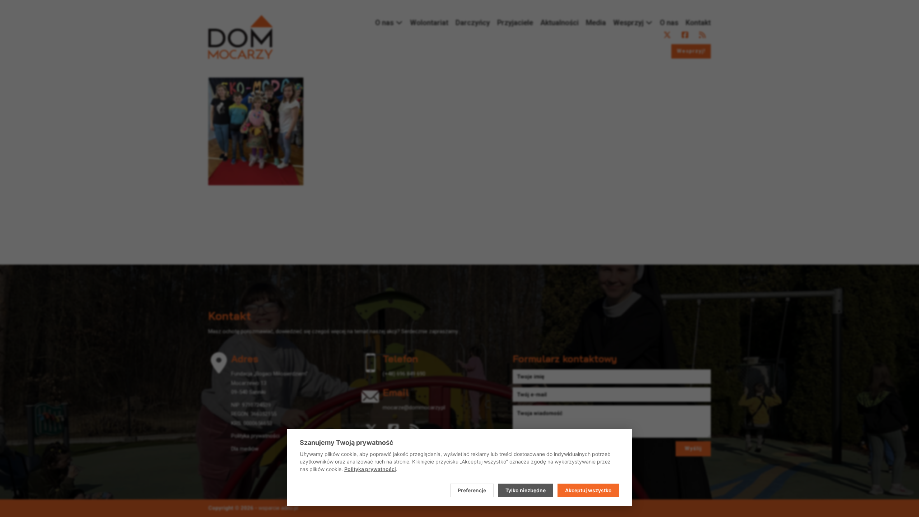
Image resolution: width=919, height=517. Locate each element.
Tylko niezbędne (525, 490)
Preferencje (472, 490)
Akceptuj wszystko (588, 490)
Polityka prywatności (370, 469)
